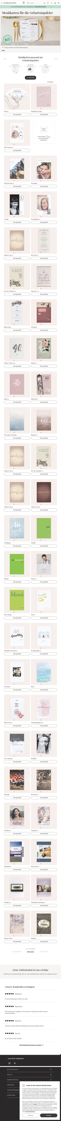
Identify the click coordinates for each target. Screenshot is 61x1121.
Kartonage (7, 794)
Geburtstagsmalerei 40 (37, 722)
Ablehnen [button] (30, 1115)
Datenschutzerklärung (30, 1111)
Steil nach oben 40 (9, 183)
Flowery (6, 111)
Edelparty (33, 938)
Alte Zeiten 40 (34, 794)
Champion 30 (34, 830)
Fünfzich (33, 543)
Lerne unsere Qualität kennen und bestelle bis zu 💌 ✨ (30, 6)
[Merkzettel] (48, 3)
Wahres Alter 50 (8, 722)
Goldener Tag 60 (8, 471)
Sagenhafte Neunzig (36, 111)
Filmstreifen (34, 399)
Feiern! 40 (33, 578)
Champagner (7, 543)
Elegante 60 (34, 435)
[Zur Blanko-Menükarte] (44, 132)
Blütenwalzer (7, 327)
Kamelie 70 (34, 363)
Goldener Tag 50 (8, 507)
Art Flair (6, 219)
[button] (44, 3)
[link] (17, 97)
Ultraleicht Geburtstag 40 (10, 650)
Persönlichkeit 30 (35, 219)
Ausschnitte (34, 183)
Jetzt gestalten (17, 114)
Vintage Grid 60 (8, 938)
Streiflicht (33, 758)
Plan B (32, 686)
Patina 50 (6, 399)
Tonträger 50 (7, 902)
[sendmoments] (9, 3)
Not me (33, 614)
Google (35, 1104)
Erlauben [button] (48, 1115)
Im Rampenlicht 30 (36, 650)
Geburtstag (7, 686)
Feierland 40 (7, 830)
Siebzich (6, 578)
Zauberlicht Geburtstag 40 (38, 902)
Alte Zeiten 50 (34, 255)
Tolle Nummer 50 (8, 147)
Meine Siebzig (7, 614)
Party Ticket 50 (35, 866)
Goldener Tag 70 (8, 255)
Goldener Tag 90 (35, 507)
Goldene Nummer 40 (9, 363)
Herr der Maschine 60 (37, 471)
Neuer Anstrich (8, 758)
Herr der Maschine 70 (10, 291)
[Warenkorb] (55, 3)
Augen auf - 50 (35, 291)
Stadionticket (7, 866)
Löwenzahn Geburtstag (10, 435)
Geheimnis (34, 327)
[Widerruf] (59, 3)
